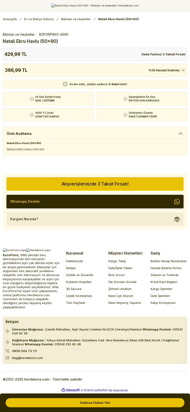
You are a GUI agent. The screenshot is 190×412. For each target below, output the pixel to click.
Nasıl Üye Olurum (120, 296)
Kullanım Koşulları (79, 282)
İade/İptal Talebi (120, 268)
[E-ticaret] (94, 390)
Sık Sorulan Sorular (122, 282)
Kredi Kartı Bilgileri (164, 282)
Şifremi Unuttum (120, 289)
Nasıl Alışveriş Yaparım (124, 303)
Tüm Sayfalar (76, 303)
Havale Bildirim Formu (166, 268)
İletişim (71, 268)
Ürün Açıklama (19, 133)
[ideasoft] (70, 390)
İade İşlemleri (160, 296)
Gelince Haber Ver (95, 403)
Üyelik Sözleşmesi (79, 296)
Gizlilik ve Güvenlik (79, 275)
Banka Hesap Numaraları (169, 261)
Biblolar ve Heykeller (19, 34)
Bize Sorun (116, 275)
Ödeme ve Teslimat (164, 275)
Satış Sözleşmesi (163, 303)
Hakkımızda (74, 261)
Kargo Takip (117, 261)
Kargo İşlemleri (161, 289)
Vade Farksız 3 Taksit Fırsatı (163, 54)
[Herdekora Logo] (95, 6)
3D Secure (74, 289)
